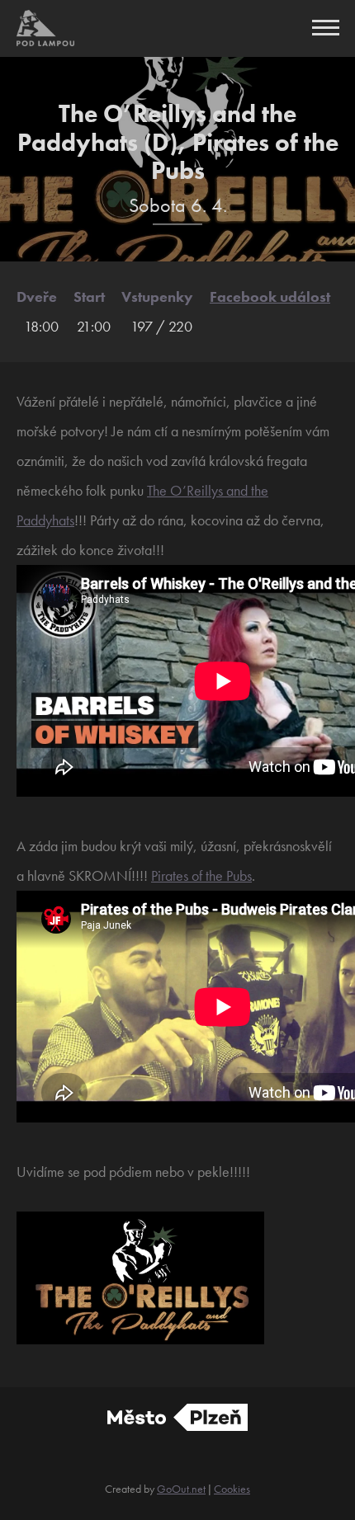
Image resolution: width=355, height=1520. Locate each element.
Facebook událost (270, 296)
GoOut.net (181, 1488)
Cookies (232, 1488)
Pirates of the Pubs (201, 875)
